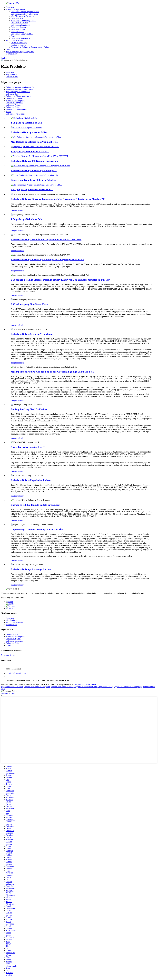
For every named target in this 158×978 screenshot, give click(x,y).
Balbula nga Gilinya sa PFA (22, 34)
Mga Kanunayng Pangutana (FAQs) (20, 52)
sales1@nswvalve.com (17, 673)
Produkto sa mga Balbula (16, 9)
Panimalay (10, 7)
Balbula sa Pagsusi (18, 29)
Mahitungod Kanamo (14, 40)
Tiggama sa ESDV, (105, 687)
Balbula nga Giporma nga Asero (23, 20)
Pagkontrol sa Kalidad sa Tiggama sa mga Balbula (30, 47)
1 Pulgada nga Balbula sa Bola (26, 122)
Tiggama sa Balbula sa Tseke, (62, 687)
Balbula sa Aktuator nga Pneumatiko (25, 12)
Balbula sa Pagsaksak (19, 23)
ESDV (8, 645)
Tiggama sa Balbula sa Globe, (86, 687)
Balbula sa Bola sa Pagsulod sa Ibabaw (31, 480)
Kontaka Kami (11, 54)
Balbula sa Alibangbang (20, 25)
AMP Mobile (91, 684)
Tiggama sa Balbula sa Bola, (12, 687)
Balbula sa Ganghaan (19, 27)
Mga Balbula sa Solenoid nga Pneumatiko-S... (34, 142)
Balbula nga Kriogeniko (20, 38)
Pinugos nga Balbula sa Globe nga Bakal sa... (34, 180)
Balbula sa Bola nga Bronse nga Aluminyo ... (34, 170)
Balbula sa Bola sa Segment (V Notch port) (32, 334)
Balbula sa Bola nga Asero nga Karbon (31, 569)
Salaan (13, 36)
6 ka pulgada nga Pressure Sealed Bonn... (32, 189)
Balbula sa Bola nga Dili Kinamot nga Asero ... (34, 161)
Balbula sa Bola (17, 18)
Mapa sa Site (79, 684)
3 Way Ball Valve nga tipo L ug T (28, 447)
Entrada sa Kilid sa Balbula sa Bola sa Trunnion (35, 505)
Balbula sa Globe (17, 32)
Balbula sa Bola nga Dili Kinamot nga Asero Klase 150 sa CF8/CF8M (46, 239)
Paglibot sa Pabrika (18, 45)
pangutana (15, 210)
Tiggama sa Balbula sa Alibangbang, (128, 687)
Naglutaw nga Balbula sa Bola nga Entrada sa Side (37, 529)
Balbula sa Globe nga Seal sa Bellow (29, 132)
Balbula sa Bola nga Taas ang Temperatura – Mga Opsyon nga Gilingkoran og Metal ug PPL (58, 199)
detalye (21, 210)
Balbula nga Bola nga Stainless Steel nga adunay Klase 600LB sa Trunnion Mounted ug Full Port (60, 279)
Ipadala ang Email (8, 693)
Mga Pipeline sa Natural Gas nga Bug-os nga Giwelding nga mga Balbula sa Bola (52, 371)
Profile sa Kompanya (19, 43)
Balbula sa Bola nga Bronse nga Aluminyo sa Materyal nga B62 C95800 (47, 259)
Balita (8, 49)
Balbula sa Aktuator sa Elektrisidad (24, 14)
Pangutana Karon (8, 655)
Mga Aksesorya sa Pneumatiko (23, 16)
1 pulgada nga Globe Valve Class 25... (30, 151)
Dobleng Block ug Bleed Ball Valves (29, 409)
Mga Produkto (11, 74)
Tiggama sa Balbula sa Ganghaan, (37, 687)
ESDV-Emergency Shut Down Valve (29, 304)
